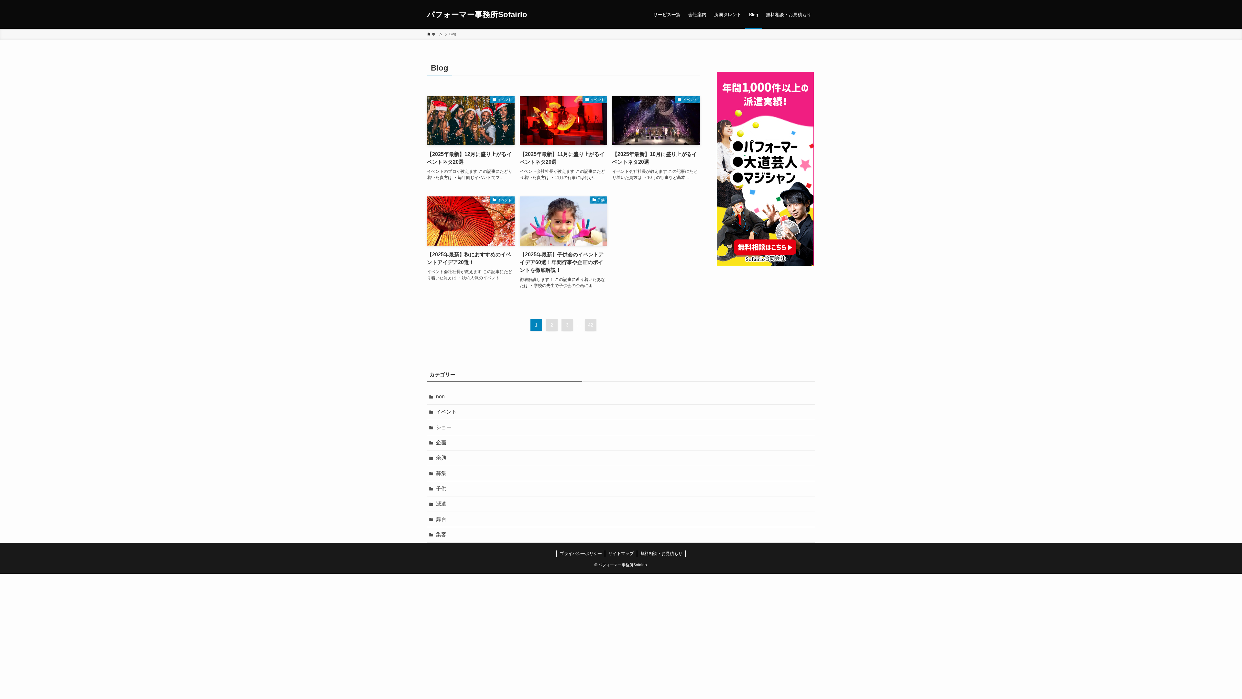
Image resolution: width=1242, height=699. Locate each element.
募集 (441, 473)
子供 (441, 488)
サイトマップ (621, 553)
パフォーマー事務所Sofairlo (477, 14)
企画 (441, 442)
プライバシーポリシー (581, 553)
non (440, 396)
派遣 (441, 503)
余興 (441, 457)
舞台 (441, 519)
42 (590, 324)
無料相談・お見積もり (661, 553)
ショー (444, 427)
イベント (446, 412)
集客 (441, 534)
